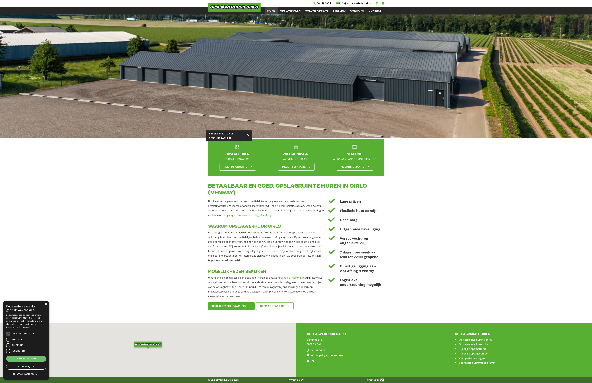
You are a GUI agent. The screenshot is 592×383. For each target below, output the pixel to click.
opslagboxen (233, 215)
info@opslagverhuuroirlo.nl (355, 3)
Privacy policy (296, 379)
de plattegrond (292, 277)
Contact (375, 10)
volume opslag (250, 215)
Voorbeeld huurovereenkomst (477, 362)
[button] (148, 345)
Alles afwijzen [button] (26, 366)
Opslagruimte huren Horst (475, 344)
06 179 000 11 (325, 3)
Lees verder (24, 327)
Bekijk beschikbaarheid (229, 306)
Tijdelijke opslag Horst (472, 349)
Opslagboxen (290, 10)
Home (271, 10)
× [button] (46, 304)
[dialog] (26, 340)
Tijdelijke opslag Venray (473, 353)
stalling (267, 215)
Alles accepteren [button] (26, 358)
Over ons (357, 10)
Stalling (339, 10)
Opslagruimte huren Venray (475, 339)
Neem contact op (272, 306)
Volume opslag (316, 10)
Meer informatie (235, 167)
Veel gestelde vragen (472, 358)
